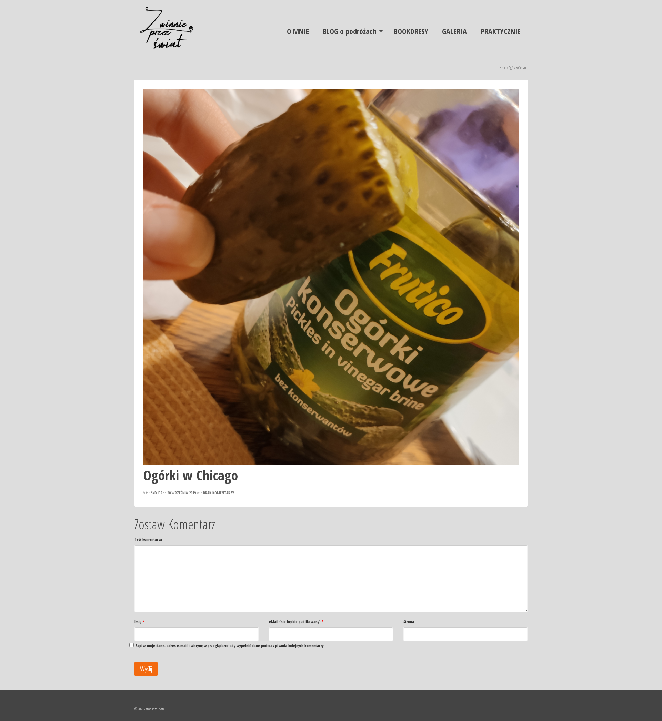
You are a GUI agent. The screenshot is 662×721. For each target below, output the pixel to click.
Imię (139, 621)
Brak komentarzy (218, 492)
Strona (408, 621)
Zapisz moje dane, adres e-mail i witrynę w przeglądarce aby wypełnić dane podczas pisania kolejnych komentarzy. (230, 645)
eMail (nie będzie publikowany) (296, 621)
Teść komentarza (148, 539)
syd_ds (156, 492)
